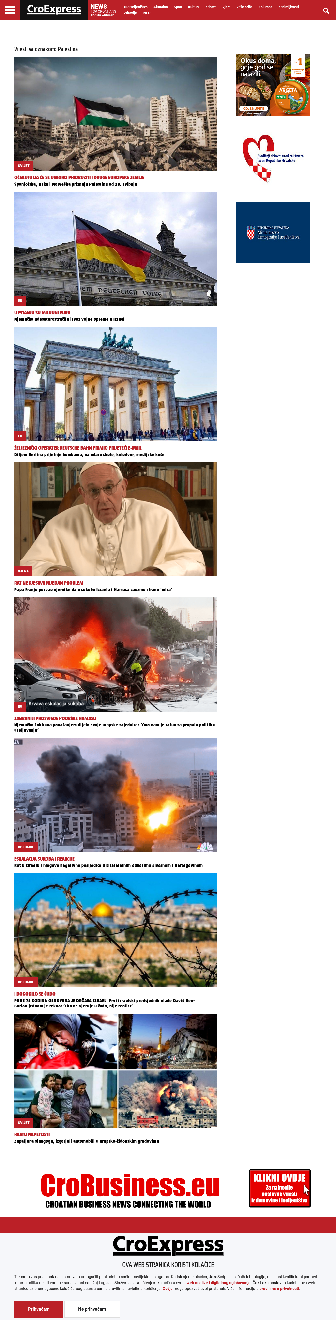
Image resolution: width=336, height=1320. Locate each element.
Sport (178, 7)
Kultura (193, 7)
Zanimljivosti (288, 7)
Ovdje (168, 1288)
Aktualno (160, 7)
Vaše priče (244, 7)
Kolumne (266, 7)
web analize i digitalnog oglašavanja (219, 1282)
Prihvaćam (39, 1309)
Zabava (210, 7)
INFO (147, 13)
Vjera (226, 7)
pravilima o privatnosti (279, 1288)
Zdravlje (130, 13)
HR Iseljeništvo (136, 7)
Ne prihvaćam (92, 1309)
